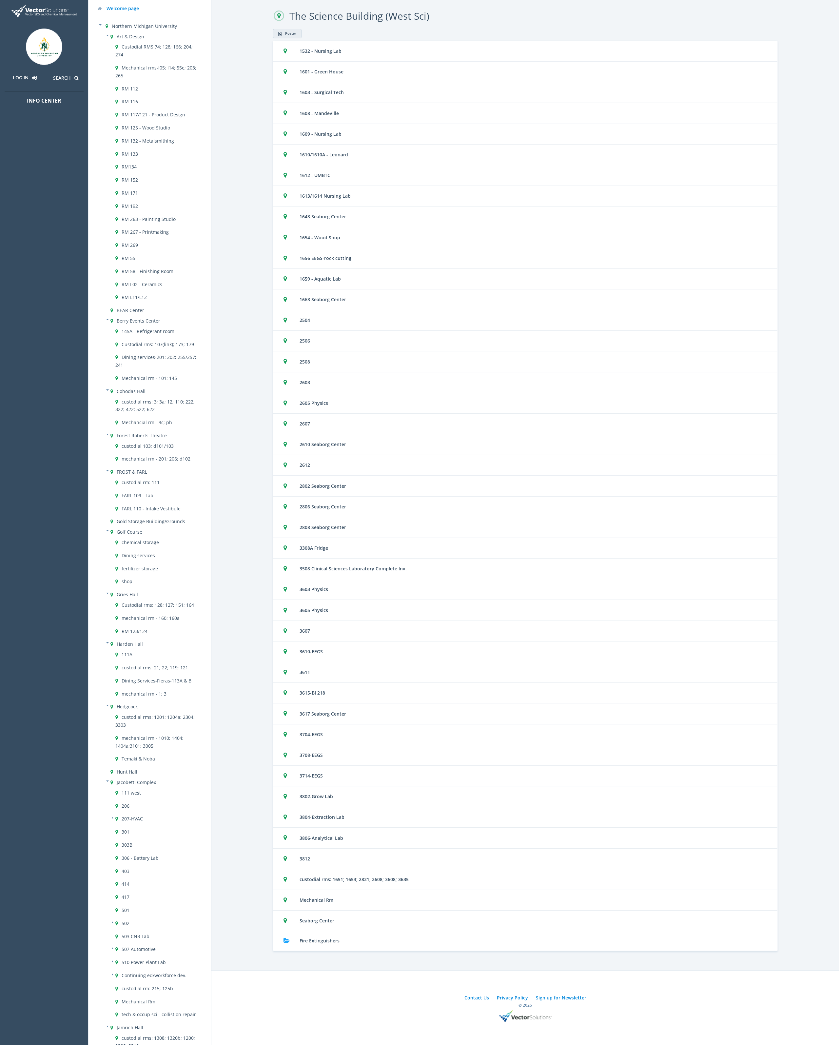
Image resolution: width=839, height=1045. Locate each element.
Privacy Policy (512, 998)
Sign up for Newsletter (561, 998)
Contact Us (476, 998)
